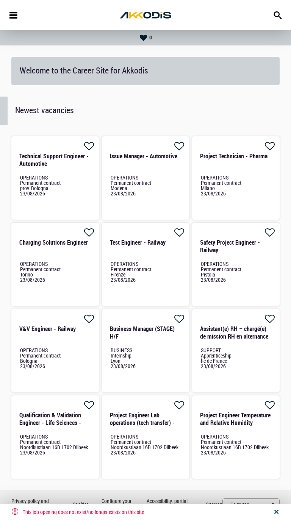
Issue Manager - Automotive (143, 156)
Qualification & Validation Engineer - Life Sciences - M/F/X (50, 423)
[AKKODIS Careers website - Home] (145, 15)
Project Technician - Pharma (234, 156)
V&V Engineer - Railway (47, 329)
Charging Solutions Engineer (53, 242)
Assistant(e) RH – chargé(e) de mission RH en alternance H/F (234, 336)
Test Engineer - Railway (138, 242)
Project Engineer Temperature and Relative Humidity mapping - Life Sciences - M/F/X (235, 427)
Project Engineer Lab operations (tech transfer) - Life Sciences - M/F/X (142, 423)
